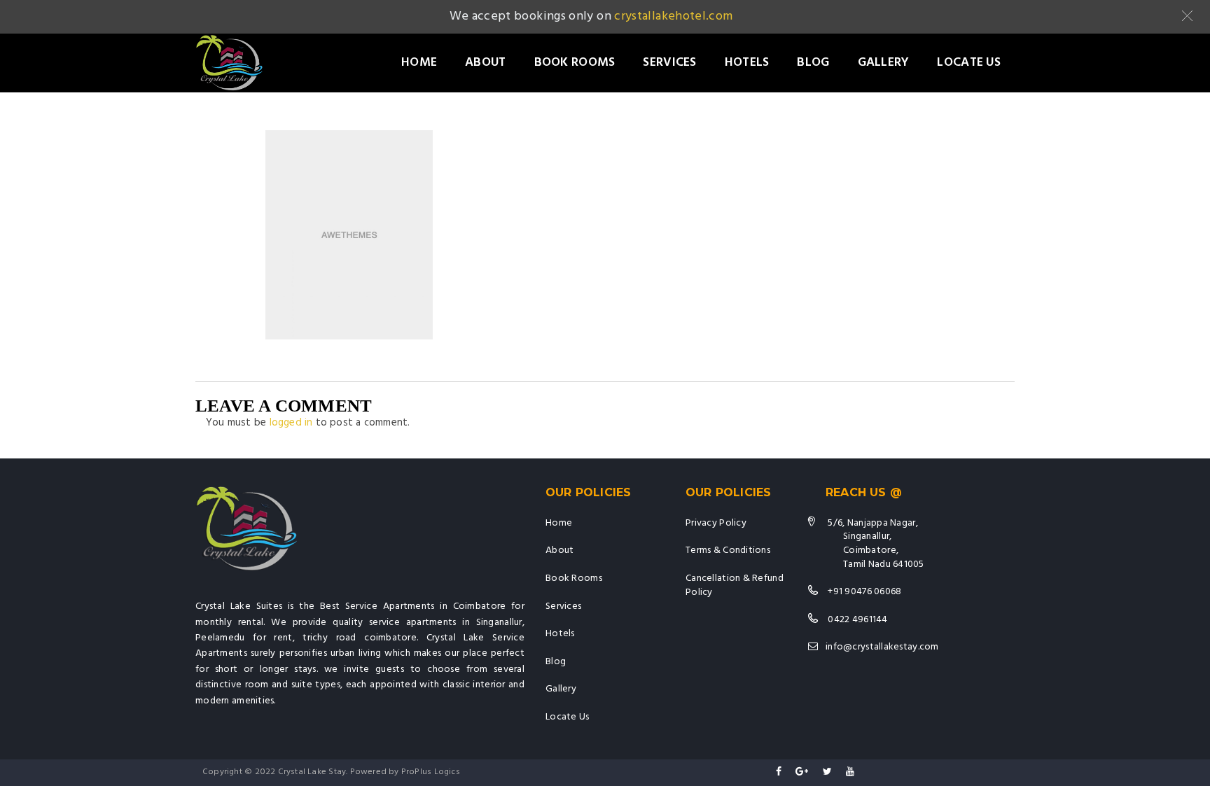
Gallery (884, 62)
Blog (813, 62)
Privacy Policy (716, 523)
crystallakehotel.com (673, 16)
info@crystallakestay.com (882, 647)
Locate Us (969, 62)
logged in (291, 422)
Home (419, 62)
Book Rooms (575, 62)
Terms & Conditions (728, 550)
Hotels (747, 62)
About (485, 62)
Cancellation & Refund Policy (735, 585)
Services (669, 62)
